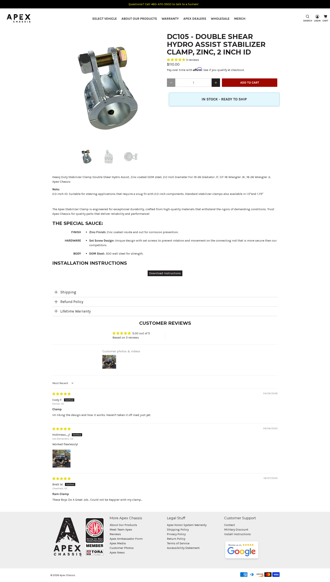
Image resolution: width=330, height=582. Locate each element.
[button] (176, 60)
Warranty (170, 18)
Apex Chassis (67, 575)
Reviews (115, 534)
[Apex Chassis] (18, 18)
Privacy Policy (176, 534)
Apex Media (118, 543)
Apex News (117, 552)
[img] (61, 394)
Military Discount (236, 529)
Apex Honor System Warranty (186, 525)
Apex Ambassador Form (126, 538)
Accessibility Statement (183, 548)
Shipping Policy (178, 529)
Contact (229, 525)
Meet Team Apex (121, 529)
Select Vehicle (104, 18)
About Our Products (139, 18)
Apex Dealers (194, 18)
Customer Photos (122, 548)
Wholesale (220, 18)
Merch (239, 18)
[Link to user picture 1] (61, 458)
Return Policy (176, 538)
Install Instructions (237, 534)
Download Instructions (165, 273)
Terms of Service (178, 543)
